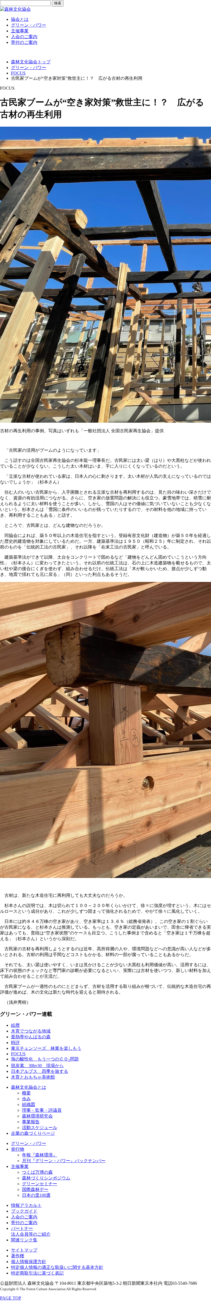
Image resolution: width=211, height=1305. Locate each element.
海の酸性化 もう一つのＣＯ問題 (45, 1059)
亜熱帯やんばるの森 (31, 1036)
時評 (15, 1042)
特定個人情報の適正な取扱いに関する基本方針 (57, 1267)
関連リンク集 (24, 1240)
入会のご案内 (24, 36)
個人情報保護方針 (28, 1261)
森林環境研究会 (37, 1116)
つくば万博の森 (37, 1172)
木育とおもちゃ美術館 (33, 1077)
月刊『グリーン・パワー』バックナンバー (64, 1160)
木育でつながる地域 (31, 1031)
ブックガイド (24, 1211)
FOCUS (18, 73)
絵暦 (15, 1025)
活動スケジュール (39, 1127)
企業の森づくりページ (33, 1133)
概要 (26, 1093)
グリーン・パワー (28, 25)
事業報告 (31, 1121)
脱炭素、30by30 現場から (37, 1065)
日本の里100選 (36, 1195)
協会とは (20, 19)
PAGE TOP (10, 1298)
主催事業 (20, 31)
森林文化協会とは (28, 1087)
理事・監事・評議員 (42, 1110)
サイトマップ (24, 1250)
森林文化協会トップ (31, 61)
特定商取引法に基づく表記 (37, 1273)
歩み (26, 1098)
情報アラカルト (26, 1205)
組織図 (28, 1104)
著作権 (17, 1255)
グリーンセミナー (39, 1183)
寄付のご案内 (24, 42)
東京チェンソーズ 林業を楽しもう (46, 1048)
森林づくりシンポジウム (46, 1178)
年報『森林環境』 (39, 1155)
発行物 (17, 1149)
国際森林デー (35, 1189)
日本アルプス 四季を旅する (39, 1071)
